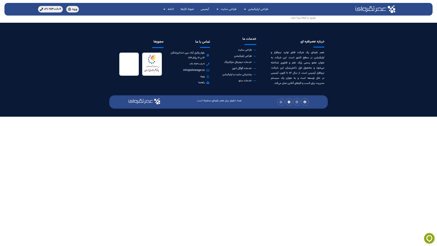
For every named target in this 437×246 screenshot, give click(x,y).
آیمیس (205, 9)
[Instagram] (296, 102)
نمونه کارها (187, 9)
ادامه (171, 9)
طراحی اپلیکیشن (258, 9)
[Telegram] (289, 102)
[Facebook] (304, 102)
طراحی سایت (229, 9)
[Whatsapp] (281, 102)
